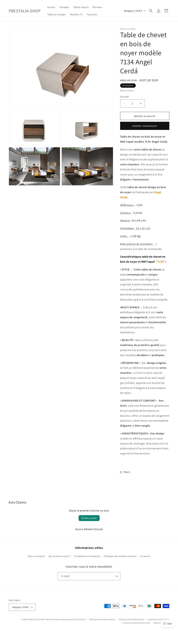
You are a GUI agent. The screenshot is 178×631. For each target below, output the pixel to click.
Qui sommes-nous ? (59, 556)
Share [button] (127, 471)
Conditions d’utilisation (158, 619)
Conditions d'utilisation (87, 556)
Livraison (145, 556)
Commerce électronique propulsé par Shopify (65, 619)
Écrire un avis (89, 518)
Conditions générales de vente (136, 623)
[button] (151, 11)
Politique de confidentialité (131, 619)
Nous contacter (36, 556)
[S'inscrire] (116, 576)
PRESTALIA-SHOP (36, 619)
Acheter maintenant (144, 125)
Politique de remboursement (120, 556)
